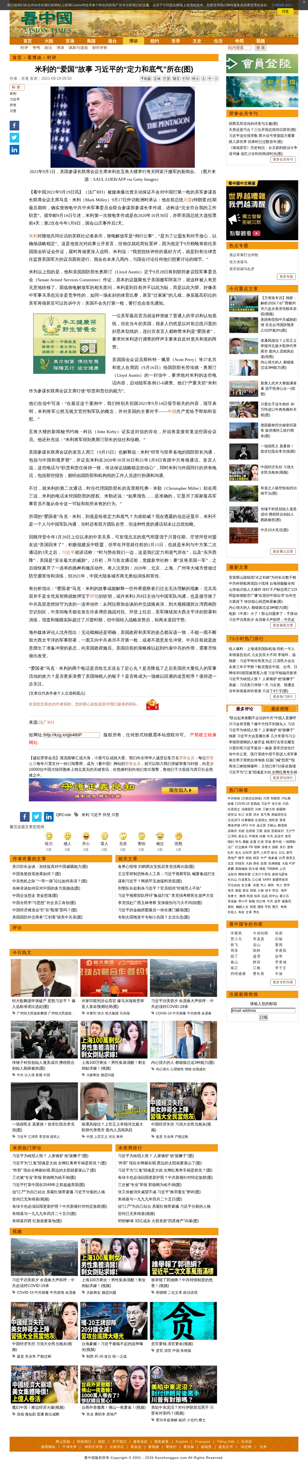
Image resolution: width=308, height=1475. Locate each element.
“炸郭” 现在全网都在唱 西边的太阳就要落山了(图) (54, 1170)
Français (202, 1441)
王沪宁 (290, 831)
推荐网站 (48, 1447)
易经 (231, 907)
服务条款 (140, 1441)
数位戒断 (52, 1414)
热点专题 (239, 245)
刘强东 (239, 863)
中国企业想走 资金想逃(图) (35, 895)
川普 (13, 111)
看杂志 (136, 1447)
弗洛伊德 (234, 825)
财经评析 (100, 48)
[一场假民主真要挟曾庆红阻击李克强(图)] (44, 1085)
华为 (238, 842)
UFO (244, 825)
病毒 (231, 803)
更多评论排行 (283, 778)
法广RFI (46, 722)
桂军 (257, 896)
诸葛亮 (286, 901)
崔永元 (243, 836)
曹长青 (258, 974)
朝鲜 (257, 847)
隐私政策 (161, 1441)
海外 (284, 890)
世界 (176, 41)
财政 (249, 858)
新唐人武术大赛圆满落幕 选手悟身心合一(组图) (279, 388)
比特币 (247, 852)
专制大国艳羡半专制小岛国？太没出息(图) (154, 917)
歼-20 (99, 1356)
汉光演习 (234, 820)
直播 (40, 1414)
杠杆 (231, 852)
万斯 (259, 831)
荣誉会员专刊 (243, 113)
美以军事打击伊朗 (243, 255)
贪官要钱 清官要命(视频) (172, 1344)
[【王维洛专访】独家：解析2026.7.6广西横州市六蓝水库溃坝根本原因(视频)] (243, 298)
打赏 (166, 78)
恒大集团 (112, 1013)
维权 (262, 869)
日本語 (246, 1441)
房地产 (111, 1414)
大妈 (249, 863)
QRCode (63, 815)
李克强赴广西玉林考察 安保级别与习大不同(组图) (160, 903)
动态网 (246, 1447)
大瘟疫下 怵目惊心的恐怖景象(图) (256, 601)
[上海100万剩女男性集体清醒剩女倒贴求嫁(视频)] (114, 1023)
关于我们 (119, 1441)
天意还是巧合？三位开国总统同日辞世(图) (262, 129)
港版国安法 (279, 814)
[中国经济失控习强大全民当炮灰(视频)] (183, 1085)
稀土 (202, 1420)
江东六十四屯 (261, 874)
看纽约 (171, 1447)
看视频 (153, 1447)
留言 (176, 78)
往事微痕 (247, 820)
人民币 (265, 852)
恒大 (100, 1013)
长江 (241, 814)
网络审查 (244, 874)
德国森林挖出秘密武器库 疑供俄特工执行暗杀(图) (279, 430)
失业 (90, 1414)
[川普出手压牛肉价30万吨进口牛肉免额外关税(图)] (243, 404)
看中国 (49, 22)
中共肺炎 (234, 798)
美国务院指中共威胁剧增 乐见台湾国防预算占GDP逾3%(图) (279, 324)
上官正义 (101, 1137)
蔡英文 (290, 858)
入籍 (260, 890)
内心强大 (162, 1069)
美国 (91, 41)
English (182, 1441)
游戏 (20, 1414)
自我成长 (199, 1069)
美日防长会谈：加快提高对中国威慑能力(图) (50, 867)
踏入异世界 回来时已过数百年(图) (256, 142)
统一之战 (119, 1356)
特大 (195, 78)
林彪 (252, 901)
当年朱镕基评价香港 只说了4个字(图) (258, 691)
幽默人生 (242, 907)
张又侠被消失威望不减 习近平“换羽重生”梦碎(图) (159, 1192)
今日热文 (22, 952)
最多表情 (280, 708)
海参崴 (272, 858)
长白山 (232, 879)
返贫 (159, 1137)
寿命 (241, 912)
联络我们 (84, 1441)
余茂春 (206, 1013)
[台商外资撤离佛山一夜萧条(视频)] (114, 1368)
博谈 (133, 41)
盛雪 (257, 956)
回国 (253, 890)
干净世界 (69, 1447)
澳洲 (242, 896)
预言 (275, 907)
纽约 (154, 41)
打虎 (260, 842)
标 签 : (17, 87)
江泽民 (33, 1137)
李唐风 (281, 950)
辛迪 (279, 974)
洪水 (256, 814)
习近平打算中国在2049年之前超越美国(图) (48, 1185)
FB (251, 847)
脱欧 (275, 847)
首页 (27, 41)
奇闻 (239, 41)
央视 (256, 885)
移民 (271, 885)
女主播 (246, 885)
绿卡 (268, 890)
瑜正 (234, 968)
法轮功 (232, 874)
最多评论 (244, 708)
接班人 (55, 1137)
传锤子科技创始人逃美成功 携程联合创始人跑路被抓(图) (279, 514)
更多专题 (286, 276)
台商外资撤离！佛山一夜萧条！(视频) (114, 1407)
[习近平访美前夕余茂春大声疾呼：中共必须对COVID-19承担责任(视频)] (183, 962)
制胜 (90, 1356)
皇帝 (277, 901)
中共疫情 (193, 1013)
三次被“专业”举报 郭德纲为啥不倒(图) (44, 1177)
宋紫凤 (236, 933)
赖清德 (282, 825)
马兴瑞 (125, 1013)
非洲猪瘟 (274, 863)
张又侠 (276, 803)
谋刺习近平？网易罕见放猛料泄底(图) (150, 881)
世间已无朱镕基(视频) (30, 1199)
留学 (287, 885)
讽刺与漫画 (78, 48)
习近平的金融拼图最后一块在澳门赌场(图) (154, 910)
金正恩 (261, 825)
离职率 (100, 1414)
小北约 (192, 1420)
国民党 (273, 820)
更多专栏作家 (283, 982)
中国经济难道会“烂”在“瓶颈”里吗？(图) (44, 910)
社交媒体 (241, 847)
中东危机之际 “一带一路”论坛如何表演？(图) (49, 881)
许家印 (91, 1013)
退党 (282, 820)
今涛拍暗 (260, 933)
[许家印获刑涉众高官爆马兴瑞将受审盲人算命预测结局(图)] (114, 962)
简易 (279, 933)
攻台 (107, 1356)
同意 (285, 11)
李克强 (44, 1137)
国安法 (232, 814)
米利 (13, 93)
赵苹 (279, 956)
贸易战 (255, 803)
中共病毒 (179, 1013)
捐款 (101, 1441)
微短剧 (30, 1414)
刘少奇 (261, 901)
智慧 (253, 907)
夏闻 (279, 945)
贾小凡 (236, 939)
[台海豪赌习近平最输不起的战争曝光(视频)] (114, 1305)
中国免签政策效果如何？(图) (36, 874)
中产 (264, 858)
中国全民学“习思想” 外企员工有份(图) (44, 903)
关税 (241, 831)
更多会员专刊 (283, 159)
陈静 (257, 950)
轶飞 (234, 945)
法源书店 (116, 1447)
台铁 (258, 809)
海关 (231, 890)
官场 (70, 41)
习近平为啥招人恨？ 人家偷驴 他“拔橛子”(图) (50, 1156)
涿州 (119, 1137)
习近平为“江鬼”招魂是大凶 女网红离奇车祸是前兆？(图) (59, 1163)
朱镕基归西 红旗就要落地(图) (37, 1221)
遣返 (238, 890)
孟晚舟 (232, 831)
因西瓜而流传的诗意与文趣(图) (253, 123)
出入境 (30, 1075)
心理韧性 (177, 1069)
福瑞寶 (206, 1447)
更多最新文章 (283, 625)
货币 (256, 852)
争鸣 (36, 48)
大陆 (49, 41)
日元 (282, 852)
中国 (171, 411)
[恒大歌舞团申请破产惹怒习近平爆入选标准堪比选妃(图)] (44, 962)
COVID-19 (164, 1013)
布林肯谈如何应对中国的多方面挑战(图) (46, 888)
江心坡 (256, 879)
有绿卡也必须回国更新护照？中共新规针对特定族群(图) (59, 1206)
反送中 (279, 836)
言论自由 (234, 885)
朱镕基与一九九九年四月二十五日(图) (44, 1214)
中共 (20, 1075)
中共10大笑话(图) (275, 530)
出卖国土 (234, 809)
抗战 (265, 896)
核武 (182, 1420)
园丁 (234, 956)
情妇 (231, 842)
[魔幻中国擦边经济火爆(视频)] (44, 1368)
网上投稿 (63, 1441)
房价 (256, 863)
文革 (249, 912)
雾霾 (231, 869)
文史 (197, 41)
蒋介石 (285, 896)
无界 (263, 1447)
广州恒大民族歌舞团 (32, 1013)
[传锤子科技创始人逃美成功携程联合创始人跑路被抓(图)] (44, 1023)
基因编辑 (241, 869)
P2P (292, 863)
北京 (231, 863)
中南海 (253, 836)
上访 (282, 869)
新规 (39, 1075)
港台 (112, 41)
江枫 (257, 968)
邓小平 (243, 901)
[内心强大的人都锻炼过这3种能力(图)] (183, 1023)
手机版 (146, 78)
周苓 (234, 950)
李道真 (258, 939)
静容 (257, 962)
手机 (268, 907)
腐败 (246, 842)
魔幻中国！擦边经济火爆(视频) (38, 1407)
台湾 (282, 858)
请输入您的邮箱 (263, 1004)
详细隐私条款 (281, 5)
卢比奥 (286, 798)
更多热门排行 (283, 696)
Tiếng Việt (226, 1441)
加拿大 (266, 847)
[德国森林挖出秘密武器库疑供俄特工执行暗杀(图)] (243, 425)
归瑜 (279, 939)
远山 (257, 945)
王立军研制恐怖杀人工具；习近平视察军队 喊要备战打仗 (166, 874)
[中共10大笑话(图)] (243, 530)
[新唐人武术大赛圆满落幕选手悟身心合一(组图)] (243, 383)
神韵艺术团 (94, 1447)
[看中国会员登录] (262, 63)
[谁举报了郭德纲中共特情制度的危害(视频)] (183, 1241)
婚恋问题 (107, 1075)
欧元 (274, 852)
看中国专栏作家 (246, 924)
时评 (24, 48)
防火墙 (253, 869)
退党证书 (225, 1447)
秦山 (234, 962)
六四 (285, 803)
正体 (157, 78)
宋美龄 (232, 901)
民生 (276, 890)
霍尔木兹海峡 (167, 1420)
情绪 (188, 1069)
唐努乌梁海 (280, 874)
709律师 (272, 869)
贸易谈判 (278, 831)
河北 (112, 1137)
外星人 (232, 912)
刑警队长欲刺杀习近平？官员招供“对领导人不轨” (159, 888)
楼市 (241, 858)
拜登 (13, 105)
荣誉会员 (186, 758)
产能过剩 (181, 1137)
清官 (167, 1350)
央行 (283, 847)
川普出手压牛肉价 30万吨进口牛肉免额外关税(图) (279, 409)
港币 (289, 852)
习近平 (15, 99)
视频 (260, 41)
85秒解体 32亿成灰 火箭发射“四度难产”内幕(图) (158, 1221)
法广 (231, 847)
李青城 (281, 962)
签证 (246, 890)
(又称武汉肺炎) (251, 798)
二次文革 (175, 1292)
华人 (263, 885)
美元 (238, 852)
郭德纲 (161, 1292)
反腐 (253, 842)
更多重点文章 (283, 551)
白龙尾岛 (244, 879)
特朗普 (275, 798)
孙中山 (273, 896)
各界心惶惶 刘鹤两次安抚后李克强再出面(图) (156, 867)
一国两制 (289, 842)
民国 (250, 896)
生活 (218, 41)
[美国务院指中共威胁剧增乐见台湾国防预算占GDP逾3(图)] (243, 319)
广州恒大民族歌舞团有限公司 (70, 1013)
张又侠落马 (238, 262)
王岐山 (271, 825)
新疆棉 (281, 809)
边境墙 (250, 831)
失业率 (169, 1137)
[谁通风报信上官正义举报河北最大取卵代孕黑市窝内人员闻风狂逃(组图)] (114, 1085)
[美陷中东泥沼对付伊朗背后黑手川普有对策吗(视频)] (183, 1368)
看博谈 (34, 57)
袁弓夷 (265, 814)
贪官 (159, 1350)
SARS (267, 879)
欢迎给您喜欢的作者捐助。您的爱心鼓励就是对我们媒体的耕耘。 (85, 704)
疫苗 (249, 814)
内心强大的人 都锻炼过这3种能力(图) (182, 1062)
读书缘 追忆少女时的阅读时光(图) (256, 154)
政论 (48, 48)
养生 (256, 912)
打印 (186, 78)
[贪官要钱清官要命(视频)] (183, 1305)
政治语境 (190, 1292)
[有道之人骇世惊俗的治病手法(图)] (243, 488)
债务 (290, 847)
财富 (256, 858)
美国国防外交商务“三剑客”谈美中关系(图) (47, 917)
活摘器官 (247, 809)
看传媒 (188, 1447)
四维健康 (238, 974)
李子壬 (281, 968)
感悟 (260, 907)
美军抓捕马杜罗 (242, 269)
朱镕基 (185, 1350)
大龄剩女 (93, 1075)
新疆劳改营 (280, 879)
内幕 (262, 836)
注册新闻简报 (243, 994)
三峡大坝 (269, 809)
